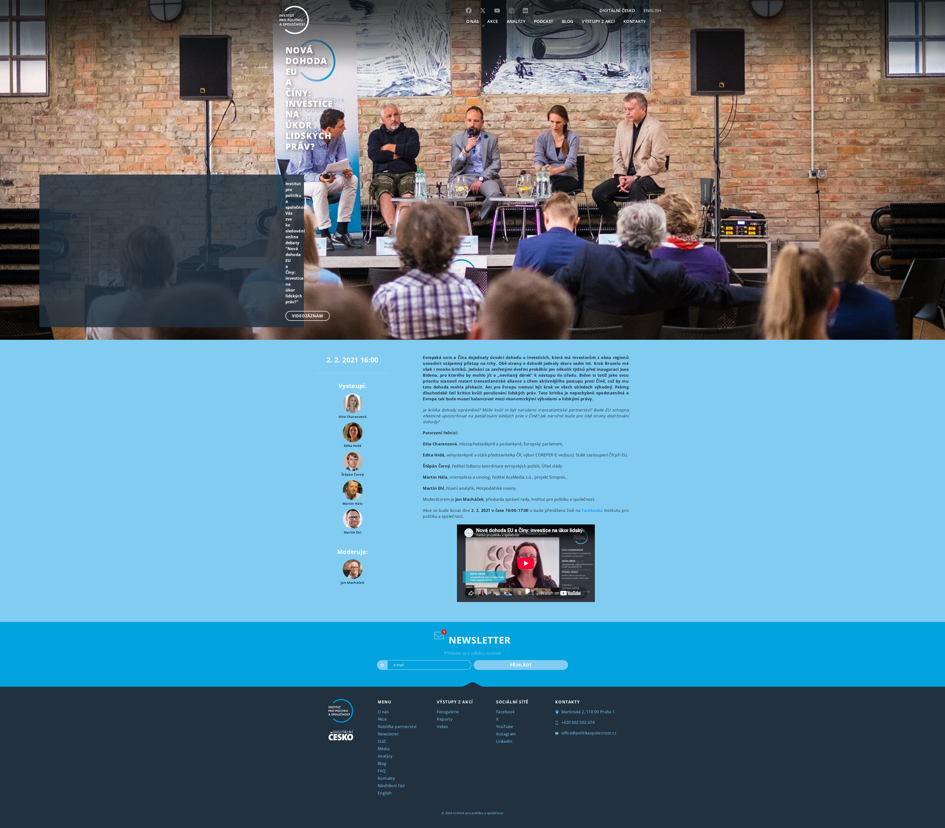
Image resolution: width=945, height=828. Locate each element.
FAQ (381, 771)
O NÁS (472, 21)
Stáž (382, 741)
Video (442, 726)
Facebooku (592, 510)
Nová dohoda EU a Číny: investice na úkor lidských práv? (309, 98)
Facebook (505, 711)
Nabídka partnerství (397, 726)
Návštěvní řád (391, 785)
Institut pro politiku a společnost (478, 813)
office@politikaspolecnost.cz (588, 733)
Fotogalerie (448, 711)
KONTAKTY (634, 21)
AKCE (492, 21)
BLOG (567, 21)
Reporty (444, 719)
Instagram (506, 734)
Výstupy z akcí (598, 21)
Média (384, 748)
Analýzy (516, 21)
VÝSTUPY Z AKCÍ (455, 702)
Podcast (543, 21)
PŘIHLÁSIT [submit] (521, 665)
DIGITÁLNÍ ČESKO (617, 10)
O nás (383, 711)
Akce (382, 719)
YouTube (504, 726)
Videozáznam (307, 316)
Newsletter (388, 734)
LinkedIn (504, 741)
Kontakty (386, 778)
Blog (382, 763)
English (652, 10)
